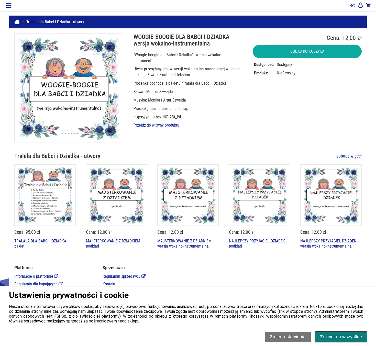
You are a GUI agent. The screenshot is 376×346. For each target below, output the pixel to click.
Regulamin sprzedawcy (122, 276)
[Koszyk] (368, 5)
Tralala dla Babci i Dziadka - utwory (55, 21)
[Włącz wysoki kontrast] (353, 5)
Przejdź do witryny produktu (156, 125)
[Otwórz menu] (8, 5)
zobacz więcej (349, 156)
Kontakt (109, 284)
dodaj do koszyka (307, 51)
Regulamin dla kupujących (36, 284)
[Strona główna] (19, 22)
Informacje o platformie (34, 276)
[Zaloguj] (360, 5)
